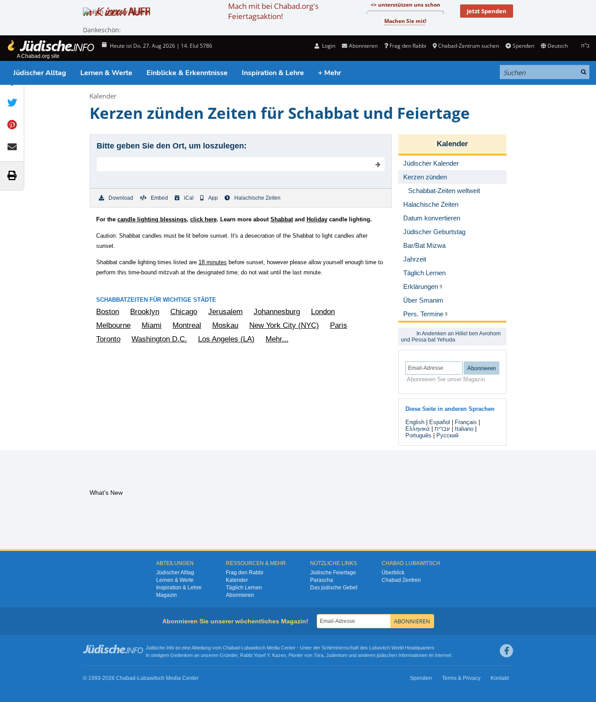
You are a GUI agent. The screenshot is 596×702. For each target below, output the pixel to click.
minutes (213, 262)
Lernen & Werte (106, 73)
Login (328, 45)
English (414, 422)
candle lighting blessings (152, 219)
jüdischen (387, 655)
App (213, 198)
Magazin (166, 595)
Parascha (321, 580)
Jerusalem (225, 311)
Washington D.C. (159, 339)
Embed (159, 198)
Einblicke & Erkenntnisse (187, 73)
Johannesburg (277, 311)
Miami (151, 325)
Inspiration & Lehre (273, 73)
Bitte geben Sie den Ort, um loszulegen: (172, 145)
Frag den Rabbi (408, 45)
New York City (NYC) (284, 325)
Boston (107, 311)
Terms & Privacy (461, 678)
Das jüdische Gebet (333, 587)
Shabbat (281, 219)
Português (418, 435)
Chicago (183, 311)
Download (121, 198)
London (323, 311)
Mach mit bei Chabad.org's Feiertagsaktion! (273, 11)
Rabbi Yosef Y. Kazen (263, 655)
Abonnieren (240, 595)
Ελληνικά (417, 428)
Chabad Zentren (401, 580)
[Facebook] (506, 650)
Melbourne (113, 325)
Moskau (225, 325)
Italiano (464, 428)
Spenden (523, 45)
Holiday (317, 219)
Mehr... (277, 339)
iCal (189, 198)
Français (466, 422)
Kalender (103, 95)
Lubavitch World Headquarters (402, 647)
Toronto (108, 339)
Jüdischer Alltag (39, 73)
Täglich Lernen (244, 587)
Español (439, 422)
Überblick (393, 572)
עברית (442, 428)
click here (203, 219)
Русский (447, 435)
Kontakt (500, 678)
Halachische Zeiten (257, 198)
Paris (338, 325)
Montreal (186, 325)
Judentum (336, 655)
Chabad (231, 647)
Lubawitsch (253, 647)
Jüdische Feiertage (333, 572)
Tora (318, 655)
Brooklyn (144, 311)
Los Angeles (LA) (226, 339)
